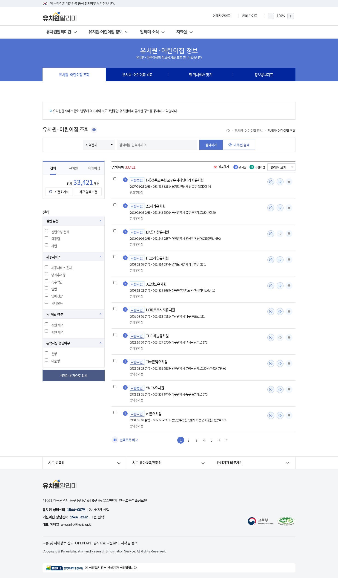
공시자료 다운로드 (106, 543)
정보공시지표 (264, 74)
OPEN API (83, 543)
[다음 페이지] (219, 440)
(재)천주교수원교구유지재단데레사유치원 (175, 179)
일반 (54, 288)
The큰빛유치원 (156, 361)
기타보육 (57, 303)
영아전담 (57, 296)
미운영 (55, 360)
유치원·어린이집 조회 (74, 74)
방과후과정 (58, 274)
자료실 (181, 32)
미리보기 (270, 181)
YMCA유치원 (155, 387)
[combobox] (157, 145)
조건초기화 (61, 191)
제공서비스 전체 (61, 267)
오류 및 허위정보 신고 (58, 543)
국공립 (55, 238)
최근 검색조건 (88, 191)
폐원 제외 (57, 332)
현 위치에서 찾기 (200, 74)
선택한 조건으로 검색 (73, 375)
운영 (54, 353)
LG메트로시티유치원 (160, 309)
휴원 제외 (57, 325)
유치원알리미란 (58, 32)
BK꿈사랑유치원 (157, 231)
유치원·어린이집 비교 (137, 74)
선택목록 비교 (129, 439)
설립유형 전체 (60, 231)
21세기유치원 (155, 205)
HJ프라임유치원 (157, 257)
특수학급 (57, 282)
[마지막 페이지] (226, 440)
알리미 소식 (149, 32)
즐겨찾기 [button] (289, 181)
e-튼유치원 (153, 413)
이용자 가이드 (222, 16)
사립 (54, 245)
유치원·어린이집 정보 (106, 32)
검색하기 (211, 144)
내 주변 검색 (241, 144)
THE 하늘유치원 (157, 335)
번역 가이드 (249, 16)
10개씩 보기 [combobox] (278, 167)
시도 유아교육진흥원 (146, 463)
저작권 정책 (129, 543)
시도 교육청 (56, 463)
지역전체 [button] (91, 144)
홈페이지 (280, 181)
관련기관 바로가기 (229, 463)
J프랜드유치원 (156, 283)
